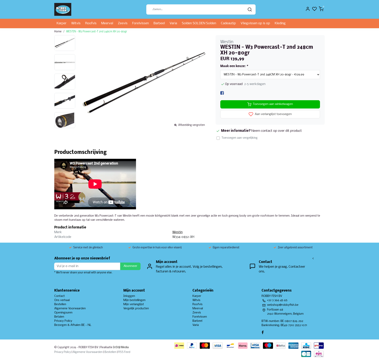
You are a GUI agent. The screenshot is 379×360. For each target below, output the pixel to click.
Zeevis (123, 23)
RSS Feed (124, 352)
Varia (173, 23)
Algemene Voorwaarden (70, 308)
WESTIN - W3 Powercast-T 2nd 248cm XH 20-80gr (96, 31)
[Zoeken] (249, 9)
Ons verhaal (62, 300)
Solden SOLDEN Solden (199, 23)
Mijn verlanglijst (133, 304)
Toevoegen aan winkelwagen (273, 104)
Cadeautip (228, 23)
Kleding (280, 23)
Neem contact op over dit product (276, 131)
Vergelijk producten (136, 308)
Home (58, 31)
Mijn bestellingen (134, 300)
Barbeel (159, 23)
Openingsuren (63, 312)
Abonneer (130, 266)
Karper (62, 23)
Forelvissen (140, 23)
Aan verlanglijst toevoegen (273, 114)
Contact (59, 296)
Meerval (107, 23)
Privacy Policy (63, 321)
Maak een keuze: (234, 66)
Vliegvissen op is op (255, 23)
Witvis (76, 23)
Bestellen (60, 304)
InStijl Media (121, 347)
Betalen (59, 316)
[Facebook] (222, 93)
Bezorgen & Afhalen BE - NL (72, 325)
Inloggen (129, 296)
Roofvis (91, 23)
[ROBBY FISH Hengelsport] (62, 9)
